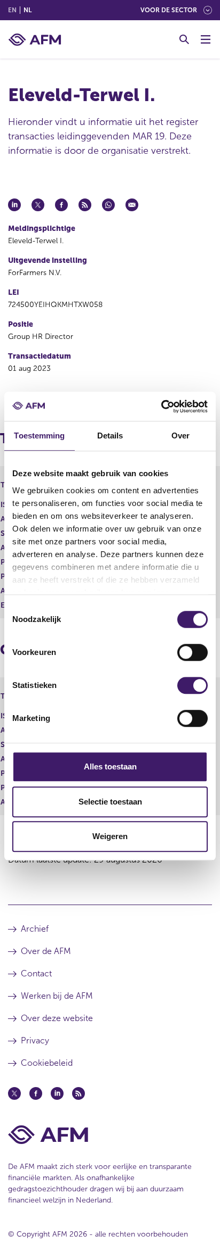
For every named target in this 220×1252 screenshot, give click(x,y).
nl (27, 10)
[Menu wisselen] (205, 39)
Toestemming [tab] (39, 435)
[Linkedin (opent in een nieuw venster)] (57, 1093)
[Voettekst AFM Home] (110, 1134)
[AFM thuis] (34, 40)
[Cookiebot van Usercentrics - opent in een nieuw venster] (161, 406)
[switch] (192, 652)
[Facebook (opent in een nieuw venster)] (35, 1093)
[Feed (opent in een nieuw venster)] (78, 1093)
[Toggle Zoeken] (184, 39)
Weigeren (110, 836)
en (12, 10)
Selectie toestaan (110, 801)
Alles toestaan (110, 766)
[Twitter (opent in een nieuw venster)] (14, 1093)
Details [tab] (110, 435)
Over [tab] (180, 435)
